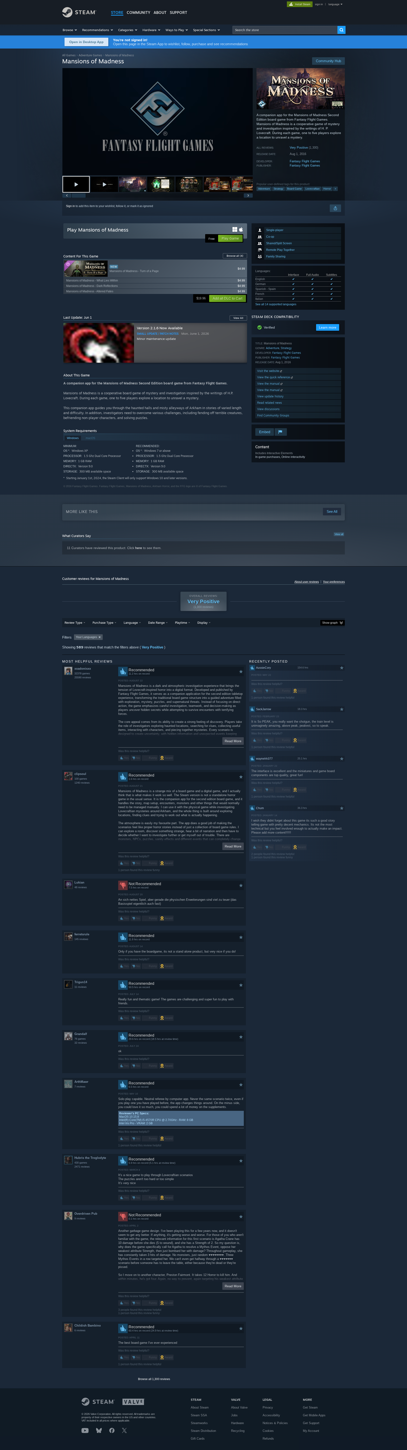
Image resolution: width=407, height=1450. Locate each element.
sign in (319, 4)
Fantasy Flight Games (305, 161)
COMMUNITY (138, 12)
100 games (80, 778)
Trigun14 (80, 982)
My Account (311, 1431)
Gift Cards (198, 1438)
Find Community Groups (273, 415)
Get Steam (310, 1407)
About (160, 12)
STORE (117, 12)
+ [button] (335, 188)
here (138, 548)
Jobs (234, 1415)
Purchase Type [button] (103, 622)
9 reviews (79, 1218)
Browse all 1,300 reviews (154, 1379)
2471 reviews (82, 1166)
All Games (69, 55)
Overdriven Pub (85, 1213)
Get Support (311, 1423)
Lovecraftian (312, 188)
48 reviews (80, 887)
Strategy (278, 188)
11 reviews (80, 987)
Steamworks (199, 1423)
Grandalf (80, 1034)
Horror (327, 188)
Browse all (235, 255)
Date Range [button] (156, 622)
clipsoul (80, 774)
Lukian (79, 882)
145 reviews (81, 939)
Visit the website (268, 371)
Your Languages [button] (86, 637)
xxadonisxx (82, 668)
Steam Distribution (203, 1431)
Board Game (294, 188)
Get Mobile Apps (314, 1415)
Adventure (264, 188)
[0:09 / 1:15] (157, 121)
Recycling (237, 1431)
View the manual (269, 383)
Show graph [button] (330, 622)
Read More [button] (233, 741)
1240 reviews (82, 782)
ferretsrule (81, 934)
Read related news (269, 402)
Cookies (268, 1431)
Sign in (70, 206)
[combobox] (285, 30)
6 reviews (79, 1330)
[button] (70, 29)
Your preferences (334, 581)
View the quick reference (274, 377)
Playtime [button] (181, 622)
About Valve (239, 1407)
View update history (270, 396)
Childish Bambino (87, 1325)
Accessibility (271, 1415)
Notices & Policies (275, 1423)
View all (339, 534)
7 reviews (79, 1086)
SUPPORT (178, 12)
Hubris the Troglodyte (90, 1158)
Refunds (268, 1438)
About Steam (200, 1407)
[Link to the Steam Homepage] (79, 16)
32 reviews (80, 1042)
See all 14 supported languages (275, 304)
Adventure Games (90, 55)
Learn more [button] (327, 327)
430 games (80, 1162)
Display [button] (202, 622)
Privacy (268, 1407)
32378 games (82, 673)
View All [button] (238, 318)
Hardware (237, 1423)
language (333, 4)
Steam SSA (199, 1415)
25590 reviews (82, 677)
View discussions (268, 409)
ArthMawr (81, 1081)
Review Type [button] (73, 622)
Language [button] (131, 622)
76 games (80, 1038)
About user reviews (306, 581)
